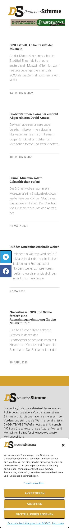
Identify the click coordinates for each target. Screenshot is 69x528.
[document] (34, 264)
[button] (63, 445)
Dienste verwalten (33, 483)
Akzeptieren (34, 493)
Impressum (58, 523)
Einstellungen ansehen (34, 514)
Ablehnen (34, 504)
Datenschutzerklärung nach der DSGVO (28, 523)
